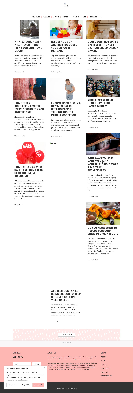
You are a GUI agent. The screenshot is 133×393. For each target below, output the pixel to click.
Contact (104, 364)
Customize (13, 385)
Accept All (38, 385)
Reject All (25, 385)
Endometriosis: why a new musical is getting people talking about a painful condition (66, 109)
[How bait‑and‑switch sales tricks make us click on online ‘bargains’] (29, 153)
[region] (25, 377)
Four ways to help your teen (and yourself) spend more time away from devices (103, 164)
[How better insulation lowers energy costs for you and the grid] (29, 89)
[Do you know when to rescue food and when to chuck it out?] (103, 213)
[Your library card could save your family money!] (103, 86)
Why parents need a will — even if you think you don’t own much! (28, 46)
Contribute (105, 368)
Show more (66, 335)
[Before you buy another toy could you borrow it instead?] (66, 27)
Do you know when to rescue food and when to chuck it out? (103, 230)
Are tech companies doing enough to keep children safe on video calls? (66, 295)
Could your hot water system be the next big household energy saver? (103, 46)
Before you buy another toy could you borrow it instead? (64, 46)
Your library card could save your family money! (100, 103)
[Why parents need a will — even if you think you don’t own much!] (29, 27)
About (103, 357)
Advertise (104, 372)
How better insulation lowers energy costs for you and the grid (29, 107)
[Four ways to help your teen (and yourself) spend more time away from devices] (103, 144)
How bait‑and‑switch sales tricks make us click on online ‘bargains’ (29, 171)
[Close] (45, 367)
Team (103, 361)
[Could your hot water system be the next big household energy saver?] (103, 27)
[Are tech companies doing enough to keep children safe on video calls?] (66, 215)
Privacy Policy (106, 376)
